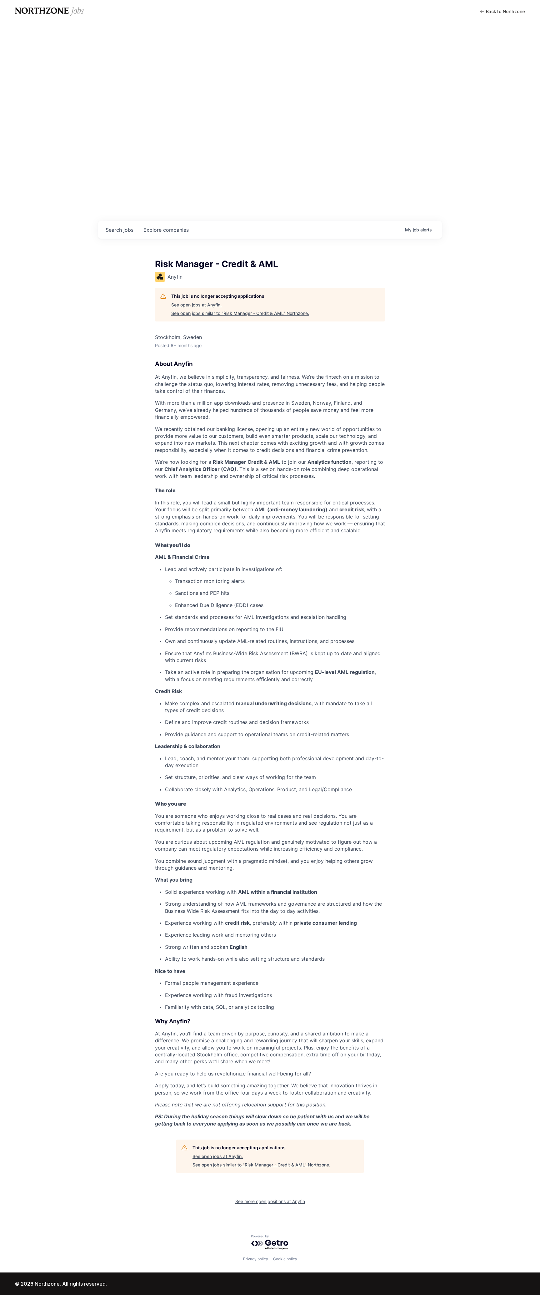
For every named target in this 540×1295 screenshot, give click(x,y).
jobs (119, 230)
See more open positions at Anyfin (270, 1201)
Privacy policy (255, 1259)
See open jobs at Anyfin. (196, 304)
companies (166, 230)
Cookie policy (285, 1259)
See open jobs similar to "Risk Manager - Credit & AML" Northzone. (240, 313)
